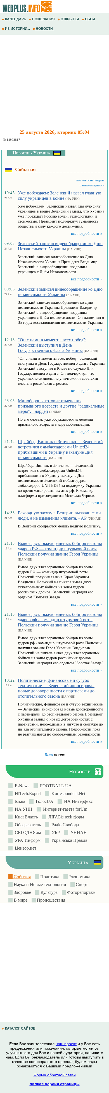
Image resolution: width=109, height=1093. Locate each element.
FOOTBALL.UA (55, 785)
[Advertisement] (54, 82)
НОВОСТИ (44, 29)
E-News (21, 785)
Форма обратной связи (55, 1075)
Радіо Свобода (64, 824)
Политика (49, 876)
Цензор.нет (24, 848)
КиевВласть (25, 817)
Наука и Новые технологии (39, 884)
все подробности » (86, 233)
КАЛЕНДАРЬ (15, 19)
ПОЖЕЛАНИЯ (43, 19)
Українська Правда (68, 840)
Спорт (81, 884)
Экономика (79, 876)
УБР (54, 832)
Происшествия (50, 900)
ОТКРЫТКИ (70, 19)
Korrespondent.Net (67, 793)
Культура (48, 892)
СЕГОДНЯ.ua (27, 832)
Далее (49, 754)
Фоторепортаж (80, 892)
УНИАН (77, 832)
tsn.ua (19, 801)
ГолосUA (43, 801)
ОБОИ (90, 19)
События (22, 876)
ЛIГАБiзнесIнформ (65, 817)
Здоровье (22, 892)
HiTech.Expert (27, 793)
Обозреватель (27, 824)
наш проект (66, 1044)
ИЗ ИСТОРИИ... (17, 29)
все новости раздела (90, 180)
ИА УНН (22, 809)
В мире (20, 900)
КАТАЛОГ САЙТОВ (20, 1028)
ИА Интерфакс (77, 801)
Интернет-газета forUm (64, 809)
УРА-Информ (27, 840)
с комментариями (92, 185)
